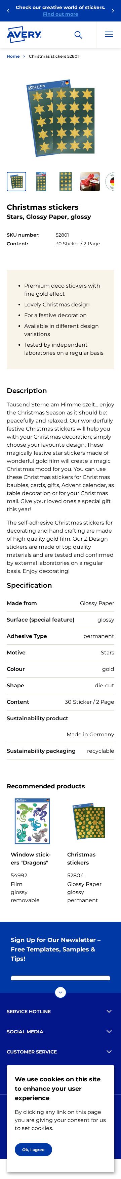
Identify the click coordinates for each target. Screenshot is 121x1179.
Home (13, 56)
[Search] (78, 35)
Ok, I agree (33, 1149)
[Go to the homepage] (24, 36)
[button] (16, 181)
